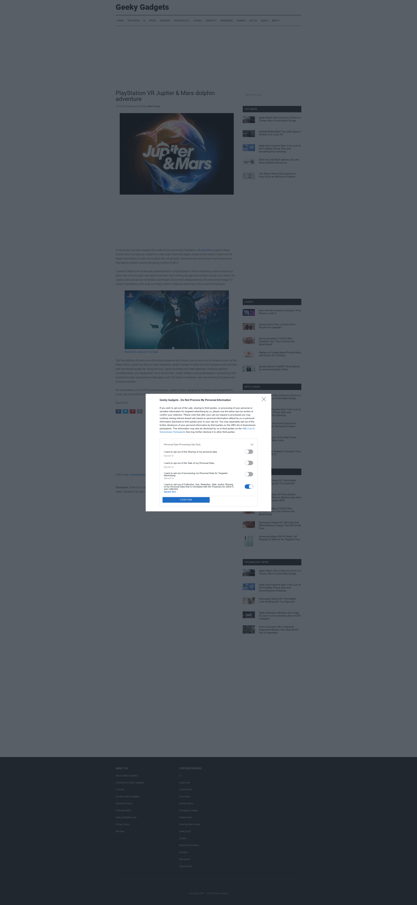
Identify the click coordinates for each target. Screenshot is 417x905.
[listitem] (208, 444)
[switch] (249, 451)
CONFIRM (186, 500)
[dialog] (208, 452)
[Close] (265, 400)
